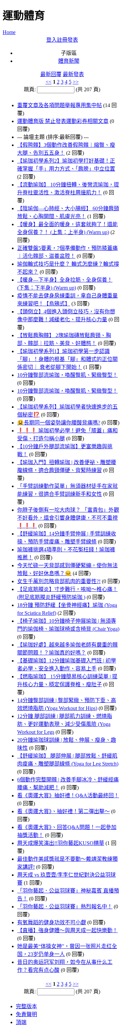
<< (49, 82)
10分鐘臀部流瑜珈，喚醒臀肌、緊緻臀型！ (67, 375)
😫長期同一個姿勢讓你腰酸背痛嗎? (58, 422)
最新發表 (73, 74)
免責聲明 (26, 1014)
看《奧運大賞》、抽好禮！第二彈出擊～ (63, 811)
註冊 (62, 40)
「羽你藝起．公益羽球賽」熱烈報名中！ (64, 906)
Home (9, 32)
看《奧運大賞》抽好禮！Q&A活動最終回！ (68, 795)
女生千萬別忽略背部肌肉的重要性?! (59, 581)
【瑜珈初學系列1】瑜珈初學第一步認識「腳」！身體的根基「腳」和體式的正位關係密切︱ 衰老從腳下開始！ (67, 359)
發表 (72, 40)
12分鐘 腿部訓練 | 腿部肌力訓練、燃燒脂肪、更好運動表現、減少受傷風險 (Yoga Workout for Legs (64, 724)
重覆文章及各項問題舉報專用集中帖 (59, 105)
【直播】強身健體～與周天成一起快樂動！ (67, 930)
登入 (51, 40)
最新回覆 (51, 74)
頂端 (21, 1022)
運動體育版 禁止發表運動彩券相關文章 (62, 121)
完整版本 (26, 1006)
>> (76, 82)
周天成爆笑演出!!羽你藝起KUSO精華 (60, 843)
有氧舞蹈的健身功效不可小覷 (51, 922)
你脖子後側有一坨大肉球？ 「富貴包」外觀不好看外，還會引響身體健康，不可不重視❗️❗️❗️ (68, 518)
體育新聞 (68, 61)
